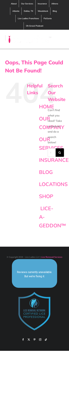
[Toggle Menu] (62, 39)
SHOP (46, 196)
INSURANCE (54, 160)
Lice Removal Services (51, 257)
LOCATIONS (53, 184)
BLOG (46, 172)
